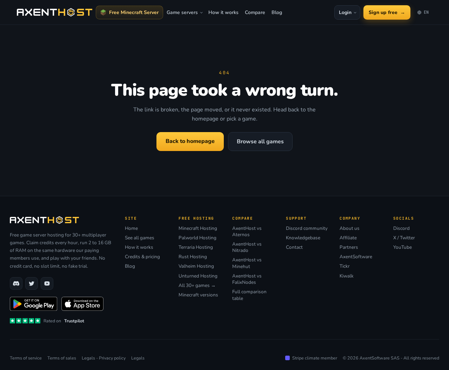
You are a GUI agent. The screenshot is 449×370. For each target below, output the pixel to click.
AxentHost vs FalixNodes (247, 279)
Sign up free (387, 12)
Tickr (345, 266)
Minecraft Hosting (198, 228)
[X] (31, 283)
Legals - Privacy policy (104, 358)
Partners (349, 247)
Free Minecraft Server (134, 12)
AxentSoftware (356, 257)
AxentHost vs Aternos (247, 231)
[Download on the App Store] (82, 304)
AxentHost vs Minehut (247, 263)
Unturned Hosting (198, 276)
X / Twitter (404, 238)
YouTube (402, 247)
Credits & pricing (142, 257)
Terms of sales (61, 358)
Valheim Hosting (196, 266)
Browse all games (260, 141)
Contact (294, 247)
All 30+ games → (197, 285)
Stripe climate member (314, 358)
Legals (138, 358)
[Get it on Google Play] (33, 304)
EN (424, 13)
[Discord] (16, 283)
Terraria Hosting (196, 247)
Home (131, 228)
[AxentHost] (54, 12)
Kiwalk (347, 276)
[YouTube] (47, 283)
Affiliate (348, 238)
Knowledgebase (303, 238)
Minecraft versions (198, 295)
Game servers (182, 12)
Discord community (307, 228)
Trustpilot (74, 321)
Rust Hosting (193, 257)
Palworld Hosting (197, 238)
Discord (401, 228)
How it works (223, 12)
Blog (277, 12)
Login (345, 12)
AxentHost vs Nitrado (247, 247)
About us (350, 228)
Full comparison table (249, 295)
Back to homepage (190, 141)
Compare (255, 12)
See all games (139, 238)
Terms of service (26, 358)
